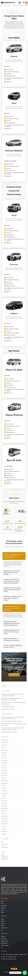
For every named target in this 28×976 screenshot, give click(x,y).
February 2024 (4, 760)
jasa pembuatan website (4, 973)
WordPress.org (4, 859)
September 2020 (5, 793)
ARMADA (4, 916)
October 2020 (4, 790)
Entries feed (4, 856)
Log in (2, 854)
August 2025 (4, 745)
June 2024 (3, 755)
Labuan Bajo (4, 732)
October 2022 (4, 773)
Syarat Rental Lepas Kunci (10, 718)
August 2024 (4, 752)
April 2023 (3, 765)
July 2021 (3, 785)
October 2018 (4, 821)
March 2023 (4, 768)
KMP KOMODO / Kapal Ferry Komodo (13, 721)
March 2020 (4, 801)
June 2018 (3, 828)
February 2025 (4, 750)
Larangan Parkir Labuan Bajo (7, 709)
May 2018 (3, 831)
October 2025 (4, 742)
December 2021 (5, 780)
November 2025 (5, 740)
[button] (14, 556)
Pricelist (4, 933)
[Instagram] (16, 969)
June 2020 (3, 795)
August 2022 (4, 775)
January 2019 (4, 818)
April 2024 (3, 757)
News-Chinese (4, 844)
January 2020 (4, 803)
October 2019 (4, 806)
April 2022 (3, 778)
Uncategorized (4, 847)
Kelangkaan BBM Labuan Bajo (7, 706)
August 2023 (4, 762)
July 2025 (3, 747)
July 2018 (3, 826)
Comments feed (4, 857)
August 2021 (4, 783)
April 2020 (3, 798)
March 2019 (4, 813)
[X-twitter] (14, 969)
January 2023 (4, 770)
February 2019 (4, 816)
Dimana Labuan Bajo (11, 729)
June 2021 (3, 788)
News (2, 842)
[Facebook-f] (12, 969)
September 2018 (5, 823)
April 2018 (3, 834)
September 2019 (5, 808)
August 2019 (4, 811)
